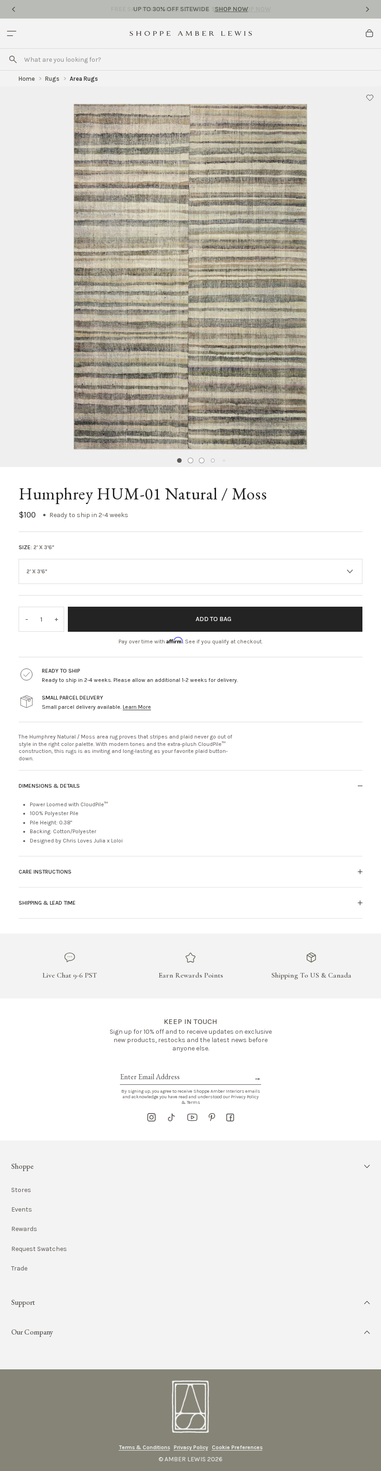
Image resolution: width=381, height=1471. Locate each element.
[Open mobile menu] (11, 33)
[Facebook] (230, 1117)
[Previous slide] (13, 9)
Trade (19, 1268)
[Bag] (369, 33)
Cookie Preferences (237, 1447)
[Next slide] (367, 9)
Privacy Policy (191, 1447)
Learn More (137, 707)
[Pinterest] (212, 1117)
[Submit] (13, 59)
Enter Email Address (149, 1066)
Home (27, 79)
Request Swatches (39, 1249)
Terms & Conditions (144, 1447)
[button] (370, 97)
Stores (21, 1190)
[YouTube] (192, 1117)
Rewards (24, 1229)
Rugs (52, 79)
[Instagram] (151, 1117)
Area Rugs (84, 79)
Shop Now (231, 9)
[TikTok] (171, 1117)
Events (21, 1209)
